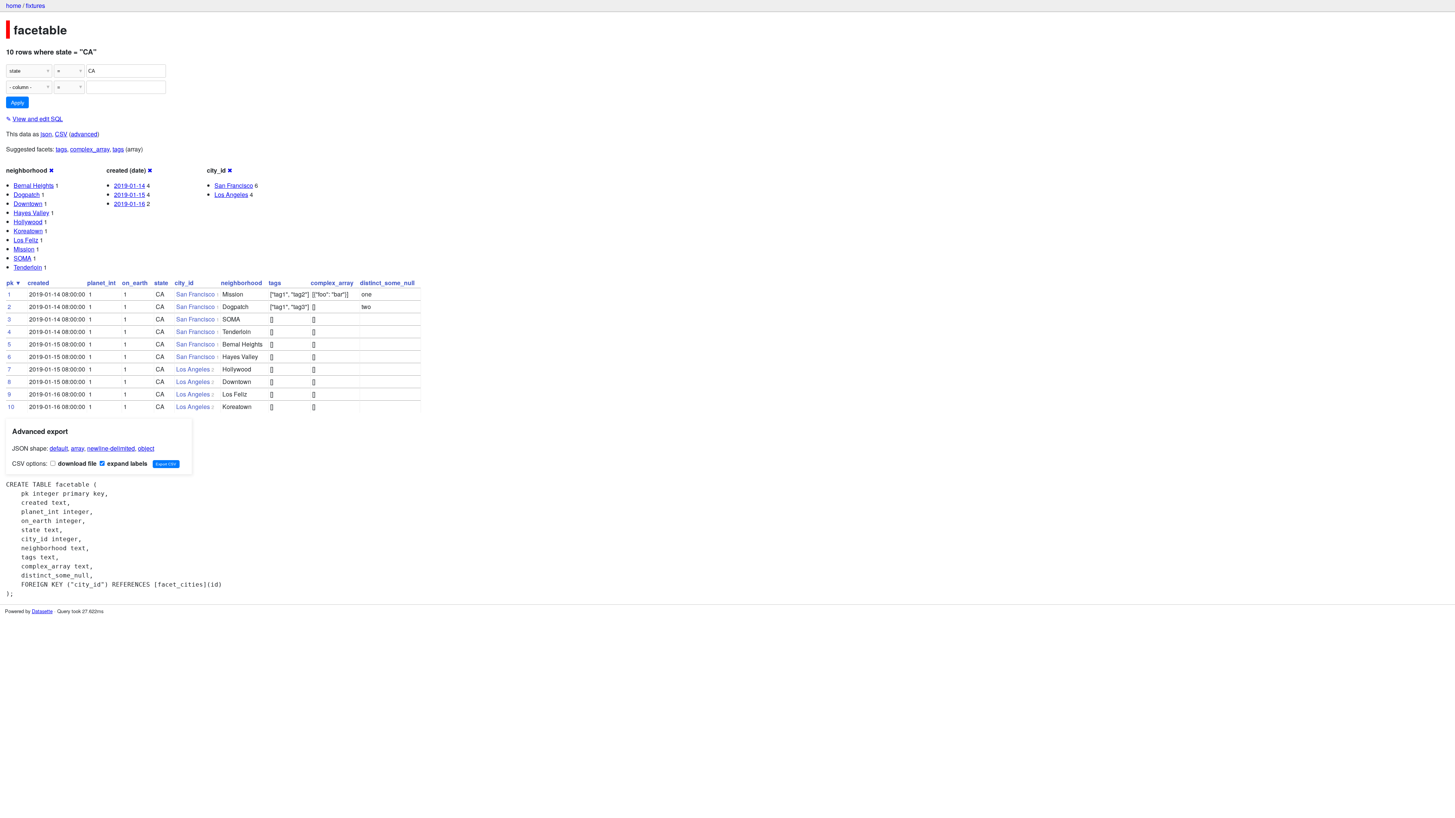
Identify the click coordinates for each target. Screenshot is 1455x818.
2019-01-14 (129, 185)
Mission (24, 249)
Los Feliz (26, 240)
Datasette (42, 611)
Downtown (28, 203)
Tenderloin (28, 267)
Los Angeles (231, 194)
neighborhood (241, 282)
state (161, 282)
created (38, 282)
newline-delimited (111, 448)
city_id (184, 282)
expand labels (126, 463)
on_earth (135, 282)
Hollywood (28, 221)
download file (76, 463)
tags (61, 149)
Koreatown (28, 230)
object (146, 448)
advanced (84, 134)
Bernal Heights (34, 185)
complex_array (90, 149)
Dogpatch (27, 194)
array (77, 448)
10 (11, 406)
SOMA (22, 258)
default (59, 448)
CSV (61, 134)
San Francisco (233, 185)
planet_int (101, 282)
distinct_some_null (387, 282)
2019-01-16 (129, 203)
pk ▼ (13, 282)
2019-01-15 (129, 194)
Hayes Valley (31, 212)
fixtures (35, 5)
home (13, 5)
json (46, 134)
